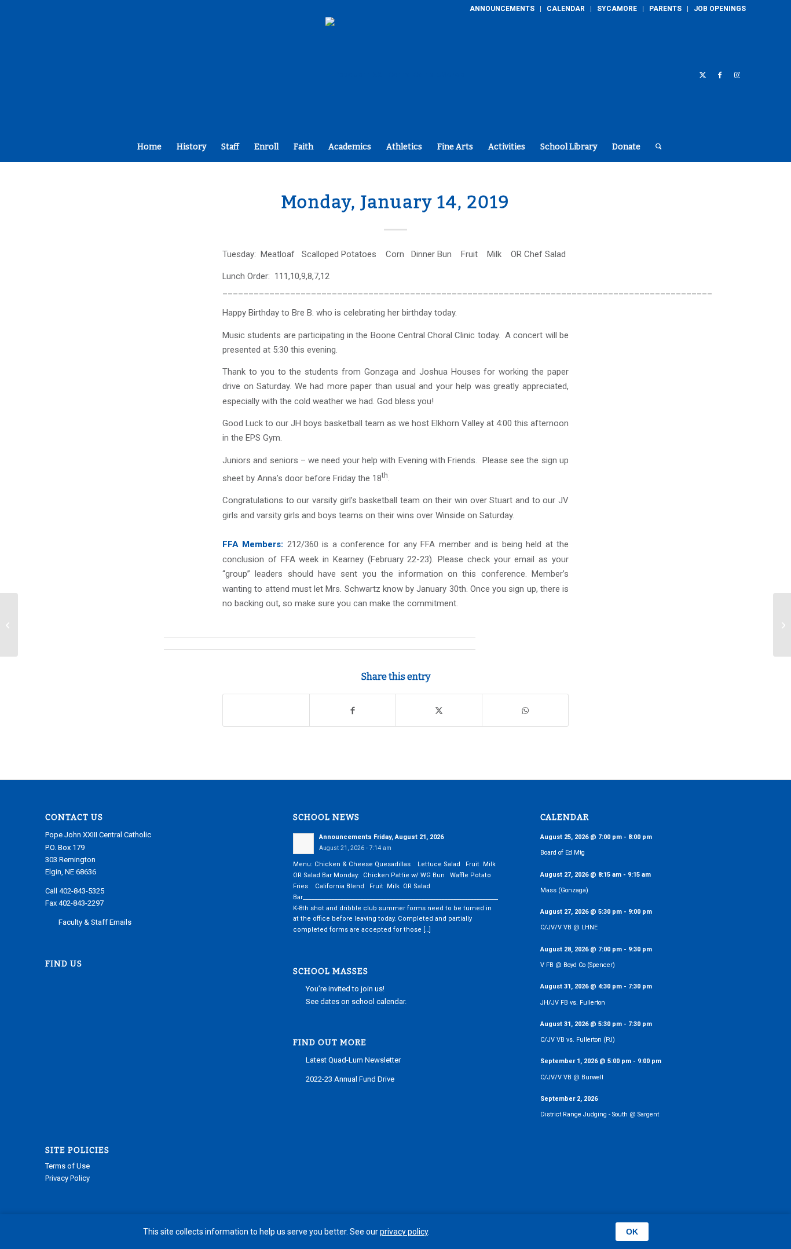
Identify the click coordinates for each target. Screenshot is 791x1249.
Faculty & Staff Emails (94, 922)
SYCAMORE (617, 9)
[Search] (655, 147)
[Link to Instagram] (737, 74)
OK (632, 1231)
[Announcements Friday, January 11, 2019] (9, 625)
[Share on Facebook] (352, 710)
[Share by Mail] (266, 710)
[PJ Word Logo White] (395, 75)
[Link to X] (702, 74)
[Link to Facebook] (719, 74)
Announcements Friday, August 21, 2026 (381, 837)
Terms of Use (67, 1166)
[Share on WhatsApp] (525, 710)
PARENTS (665, 9)
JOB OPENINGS (720, 9)
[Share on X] (439, 710)
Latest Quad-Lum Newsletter (353, 1060)
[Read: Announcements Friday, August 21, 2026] (303, 843)
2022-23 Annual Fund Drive (350, 1079)
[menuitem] (502, 9)
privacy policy (404, 1231)
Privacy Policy (67, 1178)
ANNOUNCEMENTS (502, 9)
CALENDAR (566, 9)
